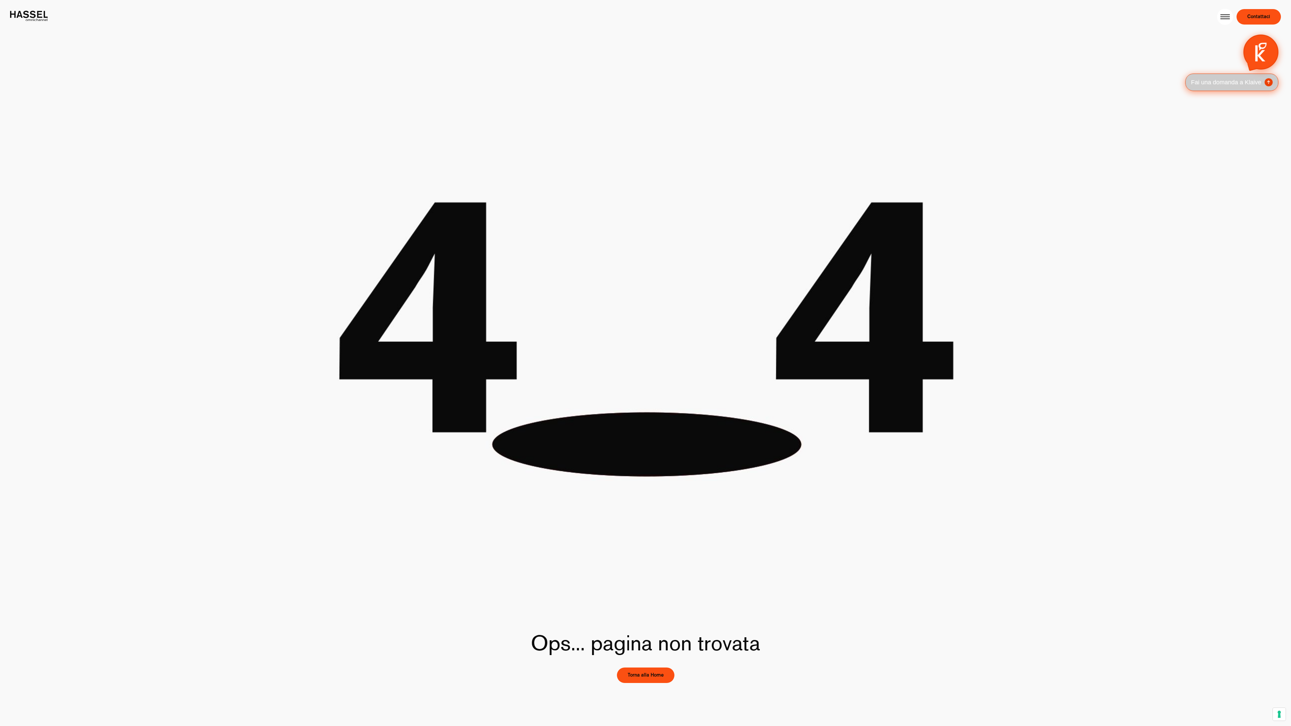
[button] (1231, 62)
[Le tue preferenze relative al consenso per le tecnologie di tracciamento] (1279, 714)
